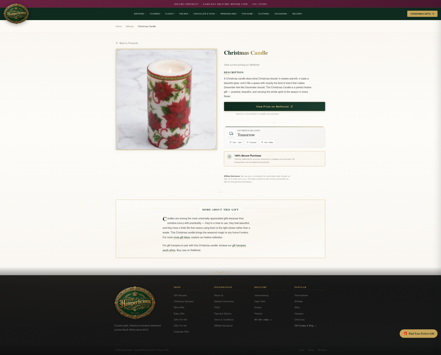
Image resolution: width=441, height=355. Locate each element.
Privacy (311, 349)
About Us (218, 295)
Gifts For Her (180, 325)
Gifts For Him (180, 319)
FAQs (217, 307)
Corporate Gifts (181, 331)
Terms (301, 349)
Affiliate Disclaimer (223, 325)
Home (119, 26)
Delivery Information (224, 301)
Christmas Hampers (184, 301)
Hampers (299, 313)
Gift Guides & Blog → (305, 325)
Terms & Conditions (224, 319)
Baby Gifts (179, 313)
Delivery (130, 26)
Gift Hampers (180, 295)
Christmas (300, 319)
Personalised (301, 295)
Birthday (299, 301)
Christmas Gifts (421, 13)
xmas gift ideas (181, 237)
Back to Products (129, 43)
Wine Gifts (179, 307)
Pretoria (258, 313)
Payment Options (223, 313)
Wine (297, 307)
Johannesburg (261, 295)
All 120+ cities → (263, 319)
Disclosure (322, 349)
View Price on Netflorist (272, 106)
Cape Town (259, 301)
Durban (257, 307)
